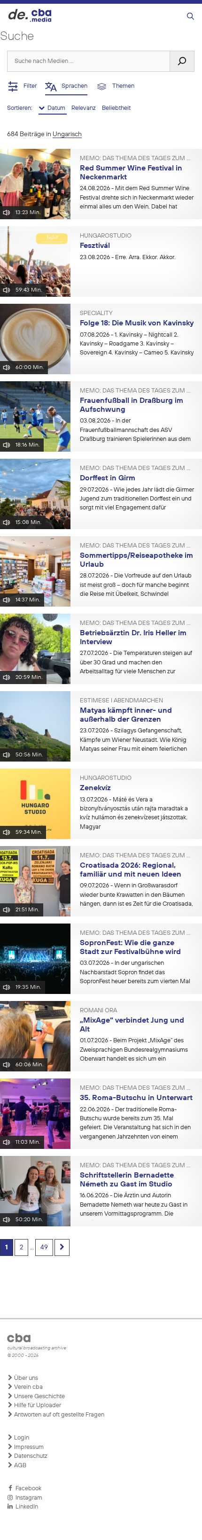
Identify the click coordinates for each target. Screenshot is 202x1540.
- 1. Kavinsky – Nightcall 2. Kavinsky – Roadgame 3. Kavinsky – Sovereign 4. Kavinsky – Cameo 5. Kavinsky (137, 344)
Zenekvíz (95, 788)
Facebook (27, 1489)
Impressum (28, 1447)
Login (21, 1438)
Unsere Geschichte (39, 1397)
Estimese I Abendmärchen (121, 701)
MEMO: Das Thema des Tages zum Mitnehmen (137, 159)
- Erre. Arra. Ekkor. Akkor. (128, 257)
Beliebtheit (116, 108)
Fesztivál (95, 246)
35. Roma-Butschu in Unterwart (136, 1098)
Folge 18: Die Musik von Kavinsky (137, 323)
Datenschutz (30, 1456)
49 (44, 1247)
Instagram (27, 1498)
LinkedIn (25, 1507)
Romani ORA (98, 1011)
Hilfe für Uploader (37, 1405)
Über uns (25, 1378)
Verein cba (28, 1387)
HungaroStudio (106, 236)
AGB (19, 1466)
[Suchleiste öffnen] (190, 17)
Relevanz (84, 108)
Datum (56, 108)
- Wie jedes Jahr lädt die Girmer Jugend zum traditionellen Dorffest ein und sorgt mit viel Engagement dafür (137, 499)
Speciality (96, 313)
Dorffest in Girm (107, 478)
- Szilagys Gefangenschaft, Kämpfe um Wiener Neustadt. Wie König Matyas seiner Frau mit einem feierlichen (133, 740)
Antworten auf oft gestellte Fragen (58, 1415)
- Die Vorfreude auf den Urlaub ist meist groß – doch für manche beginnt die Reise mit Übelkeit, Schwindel (136, 585)
